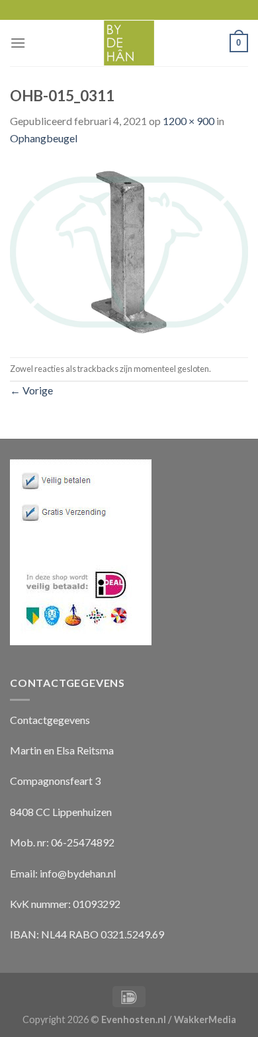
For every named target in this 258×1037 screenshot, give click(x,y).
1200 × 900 (188, 120)
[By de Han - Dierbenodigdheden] (129, 43)
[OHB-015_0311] (129, 250)
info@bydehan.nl (78, 873)
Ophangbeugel (43, 138)
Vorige (31, 390)
